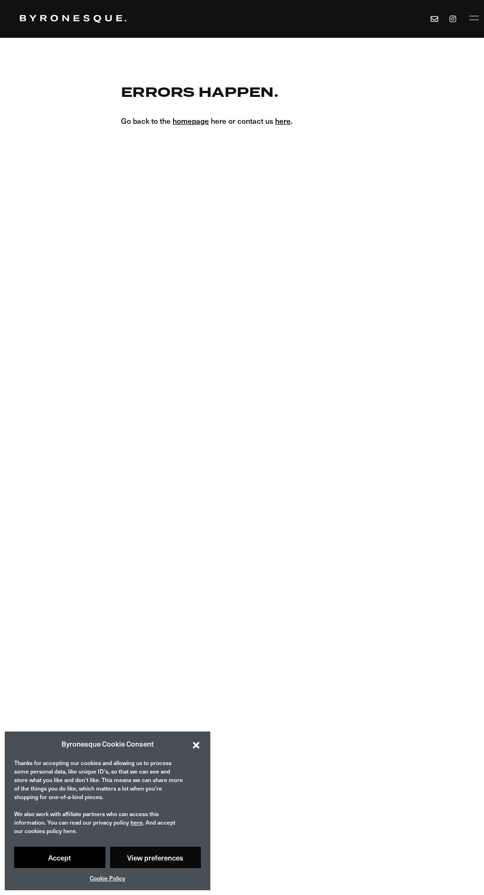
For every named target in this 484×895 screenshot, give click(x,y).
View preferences (155, 857)
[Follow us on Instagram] (454, 19)
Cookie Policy (107, 878)
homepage (191, 120)
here (136, 822)
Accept (59, 857)
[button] (196, 744)
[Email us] (434, 19)
